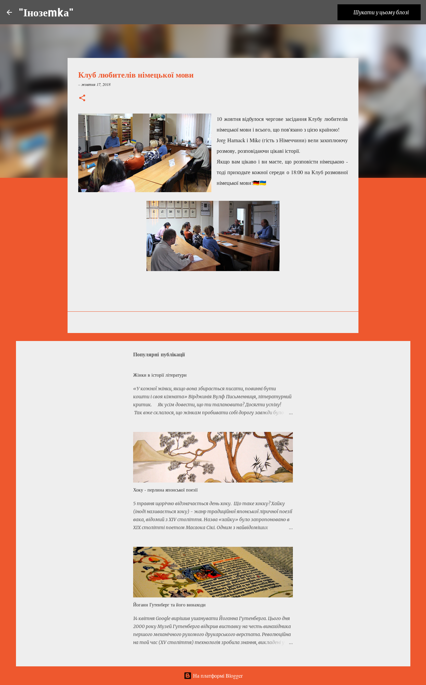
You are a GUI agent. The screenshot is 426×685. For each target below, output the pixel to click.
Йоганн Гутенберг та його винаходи (169, 604)
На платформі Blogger (217, 675)
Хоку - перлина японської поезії (165, 490)
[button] (82, 98)
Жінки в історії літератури (160, 375)
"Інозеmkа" (46, 12)
